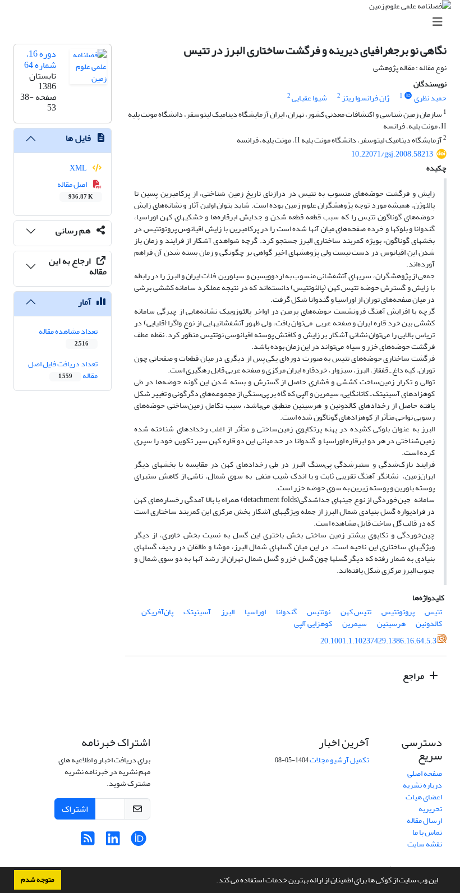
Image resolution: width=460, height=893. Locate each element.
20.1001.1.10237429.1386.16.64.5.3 (378, 640)
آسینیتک (197, 611)
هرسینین (391, 623)
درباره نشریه (422, 785)
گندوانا (286, 611)
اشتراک (75, 808)
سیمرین (354, 623)
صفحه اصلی (424, 773)
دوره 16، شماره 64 (40, 59)
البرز (227, 611)
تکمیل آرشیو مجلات (339, 759)
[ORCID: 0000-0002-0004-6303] (408, 96)
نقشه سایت (424, 843)
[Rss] (88, 841)
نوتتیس (318, 611)
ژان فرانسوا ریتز (365, 97)
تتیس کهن (356, 611)
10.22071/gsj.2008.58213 (392, 154)
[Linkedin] (113, 841)
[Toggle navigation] (233, 22)
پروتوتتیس (398, 611)
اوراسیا (255, 611)
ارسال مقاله (424, 820)
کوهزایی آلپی (313, 623)
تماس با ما (427, 832)
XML (79, 168)
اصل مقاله (75, 189)
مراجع (414, 676)
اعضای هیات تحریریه (424, 802)
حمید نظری (430, 97)
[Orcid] (138, 841)
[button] (213, 881)
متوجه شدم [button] (37, 879)
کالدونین (429, 623)
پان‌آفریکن (157, 611)
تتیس (433, 611)
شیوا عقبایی (309, 97)
